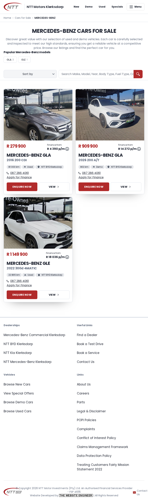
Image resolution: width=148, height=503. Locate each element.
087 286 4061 (19, 173)
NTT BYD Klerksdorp (18, 344)
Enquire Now (22, 187)
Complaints (86, 429)
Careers (83, 393)
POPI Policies (86, 420)
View (52, 187)
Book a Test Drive (90, 344)
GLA (10, 59)
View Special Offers (19, 393)
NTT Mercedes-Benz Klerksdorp (27, 362)
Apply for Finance (19, 177)
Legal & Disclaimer (91, 411)
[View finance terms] (67, 149)
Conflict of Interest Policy (96, 438)
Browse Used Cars (17, 411)
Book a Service (88, 353)
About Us (84, 384)
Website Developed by (61, 495)
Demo (89, 6)
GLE (24, 59)
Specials (117, 6)
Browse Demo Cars (18, 402)
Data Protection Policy (94, 456)
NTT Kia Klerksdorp (18, 353)
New (76, 6)
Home (7, 18)
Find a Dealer (87, 335)
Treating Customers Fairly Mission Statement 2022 (103, 467)
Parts (81, 402)
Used (102, 6)
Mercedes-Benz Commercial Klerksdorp (34, 335)
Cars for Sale (23, 18)
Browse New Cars (17, 384)
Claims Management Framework (102, 447)
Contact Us (85, 362)
